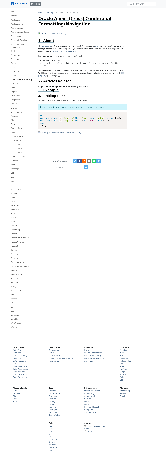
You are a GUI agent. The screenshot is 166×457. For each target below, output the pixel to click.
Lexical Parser (54, 393)
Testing (52, 401)
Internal (14, 160)
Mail (12, 185)
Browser (52, 445)
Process (14, 217)
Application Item (18, 24)
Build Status (16, 59)
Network (88, 404)
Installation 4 (16, 152)
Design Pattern (55, 415)
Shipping (52, 407)
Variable (14, 319)
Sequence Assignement (21, 266)
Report (14, 234)
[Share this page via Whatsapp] (94, 161)
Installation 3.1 (17, 148)
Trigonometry (54, 361)
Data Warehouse (20, 366)
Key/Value (124, 369)
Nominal (16, 393)
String (13, 286)
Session (14, 270)
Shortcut (14, 278)
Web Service (16, 323)
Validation (15, 315)
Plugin (13, 213)
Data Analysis (54, 350)
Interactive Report (18, 156)
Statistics (52, 353)
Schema (14, 254)
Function (52, 399)
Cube (122, 363)
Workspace (15, 327)
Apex (13, 11)
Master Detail (16, 189)
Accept (14, 16)
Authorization (17, 36)
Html (51, 426)
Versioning (53, 412)
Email (122, 396)
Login (13, 177)
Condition (15, 75)
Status (89, 431)
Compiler (52, 390)
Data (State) (18, 350)
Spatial (123, 374)
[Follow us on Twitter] (86, 167)
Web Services (54, 447)
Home (40, 12)
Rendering (15, 229)
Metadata (15, 193)
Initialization (16, 140)
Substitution (16, 290)
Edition (14, 104)
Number (123, 350)
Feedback (15, 116)
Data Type (17, 363)
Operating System (92, 390)
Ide (47, 12)
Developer (15, 95)
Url (12, 307)
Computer (88, 409)
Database (15, 83)
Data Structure (19, 361)
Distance (16, 399)
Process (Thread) (91, 407)
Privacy (87, 428)
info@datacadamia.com (96, 426)
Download (122, 114)
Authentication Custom (21, 32)
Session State (16, 274)
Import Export (17, 136)
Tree (122, 366)
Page (13, 201)
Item (13, 164)
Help (13, 132)
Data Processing (20, 355)
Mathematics (67, 358)
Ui (12, 303)
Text (122, 355)
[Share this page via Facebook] (79, 161)
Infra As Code (90, 412)
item (97, 46)
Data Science (54, 355)
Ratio (15, 401)
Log (121, 380)
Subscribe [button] (35, 4)
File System (89, 401)
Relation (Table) (126, 361)
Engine (14, 108)
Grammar (53, 396)
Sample (14, 250)
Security (14, 258)
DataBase (17, 353)
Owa (13, 197)
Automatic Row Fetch (20, 40)
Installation (15, 144)
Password (15, 209)
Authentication (17, 28)
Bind (13, 51)
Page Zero (15, 205)
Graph (122, 371)
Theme (14, 298)
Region (14, 225)
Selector (52, 442)
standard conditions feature (63, 51)
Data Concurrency (20, 377)
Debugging (53, 404)
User (13, 311)
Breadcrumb (16, 55)
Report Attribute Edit (20, 238)
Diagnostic (15, 99)
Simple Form (16, 282)
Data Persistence (20, 374)
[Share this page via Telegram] (98, 161)
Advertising (125, 390)
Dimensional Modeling (94, 358)
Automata (88, 361)
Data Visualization (20, 369)
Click (13, 67)
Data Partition (19, 371)
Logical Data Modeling (93, 353)
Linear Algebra (55, 358)
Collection (15, 71)
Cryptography (90, 396)
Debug (14, 87)
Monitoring (89, 393)
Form (13, 124)
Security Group (17, 262)
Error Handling (17, 112)
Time (122, 353)
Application (15, 20)
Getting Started (17, 128)
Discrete (16, 396)
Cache (13, 63)
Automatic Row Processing (17, 45)
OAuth (51, 450)
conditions (46, 46)
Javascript (15, 169)
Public (13, 221)
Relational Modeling (92, 355)
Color (122, 377)
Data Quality (18, 358)
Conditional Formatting (21, 79)
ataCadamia (21, 3)
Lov (12, 181)
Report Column (17, 242)
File (12, 120)
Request (14, 246)
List (12, 173)
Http (51, 431)
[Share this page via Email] (89, 161)
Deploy (14, 91)
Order (15, 390)
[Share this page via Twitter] (75, 161)
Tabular (14, 294)
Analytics (124, 393)
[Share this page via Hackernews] (84, 161)
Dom (51, 428)
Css (50, 436)
